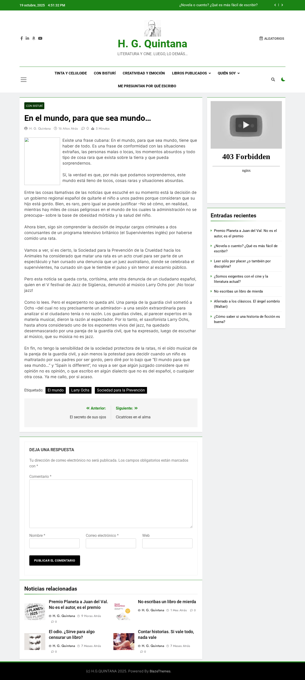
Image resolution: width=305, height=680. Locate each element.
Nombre (37, 535)
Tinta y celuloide (71, 73)
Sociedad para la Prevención (121, 390)
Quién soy (227, 73)
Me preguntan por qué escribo (147, 86)
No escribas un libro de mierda (167, 601)
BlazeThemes (160, 671)
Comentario (40, 476)
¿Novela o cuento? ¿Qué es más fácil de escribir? (218, 5)
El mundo (56, 390)
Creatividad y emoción (144, 73)
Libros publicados (189, 73)
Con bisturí (105, 73)
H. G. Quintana (152, 43)
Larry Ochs (80, 390)
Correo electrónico (102, 535)
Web (146, 535)
